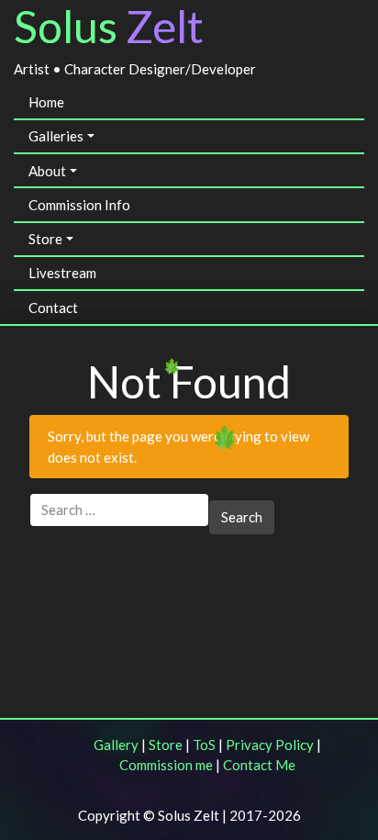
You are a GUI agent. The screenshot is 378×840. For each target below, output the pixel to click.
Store (45, 238)
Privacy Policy (270, 744)
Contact (53, 307)
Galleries (55, 136)
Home (46, 102)
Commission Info (79, 204)
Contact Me (259, 764)
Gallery (116, 744)
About (47, 170)
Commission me (166, 764)
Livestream (62, 272)
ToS (204, 744)
